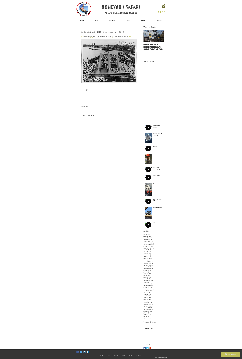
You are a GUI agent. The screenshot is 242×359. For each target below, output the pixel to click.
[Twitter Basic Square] (147, 348)
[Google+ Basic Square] (150, 348)
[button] (163, 6)
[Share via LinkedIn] (91, 90)
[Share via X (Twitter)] (87, 90)
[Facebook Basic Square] (144, 348)
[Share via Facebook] (82, 90)
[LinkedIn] (88, 352)
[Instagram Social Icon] (84, 352)
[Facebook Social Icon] (77, 352)
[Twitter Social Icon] (81, 352)
